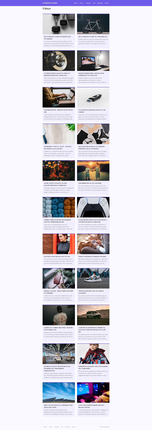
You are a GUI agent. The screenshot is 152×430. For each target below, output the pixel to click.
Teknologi (100, 3)
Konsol (107, 3)
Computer (88, 3)
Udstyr (81, 3)
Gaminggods (50, 3)
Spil (94, 3)
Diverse (76, 3)
